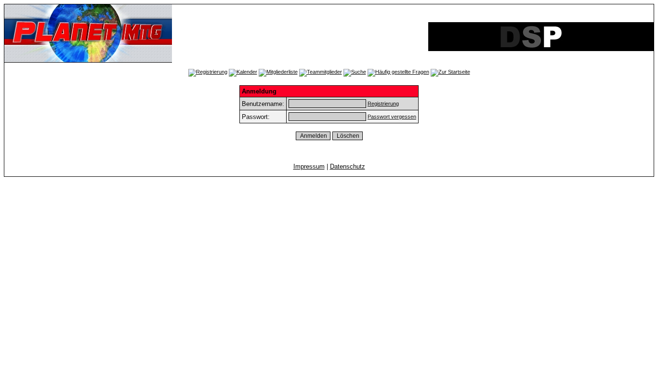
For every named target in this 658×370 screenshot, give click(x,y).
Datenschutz (347, 166)
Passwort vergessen (392, 116)
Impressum (309, 166)
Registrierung (383, 103)
